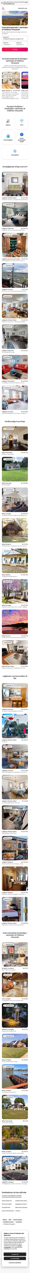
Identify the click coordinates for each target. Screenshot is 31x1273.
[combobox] (15, 39)
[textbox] (8, 45)
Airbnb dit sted (22, 8)
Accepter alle (14, 1254)
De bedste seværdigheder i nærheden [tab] (12, 1196)
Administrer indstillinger (15, 1262)
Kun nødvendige (15, 1258)
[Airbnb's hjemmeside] (3, 8)
